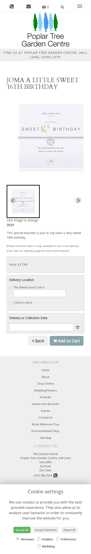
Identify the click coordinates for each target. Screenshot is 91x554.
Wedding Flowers (45, 390)
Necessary (27, 539)
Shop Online (45, 383)
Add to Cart (68, 340)
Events (45, 411)
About (45, 377)
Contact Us (45, 417)
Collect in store (22, 302)
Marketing (48, 546)
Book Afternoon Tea (45, 424)
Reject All (69, 530)
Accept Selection (46, 530)
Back (39, 340)
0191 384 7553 (43, 475)
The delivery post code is (29, 287)
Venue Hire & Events (45, 404)
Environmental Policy (45, 431)
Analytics (47, 539)
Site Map (45, 438)
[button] (23, 201)
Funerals (45, 397)
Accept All (22, 530)
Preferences (68, 539)
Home (45, 370)
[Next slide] (78, 200)
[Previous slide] (13, 200)
